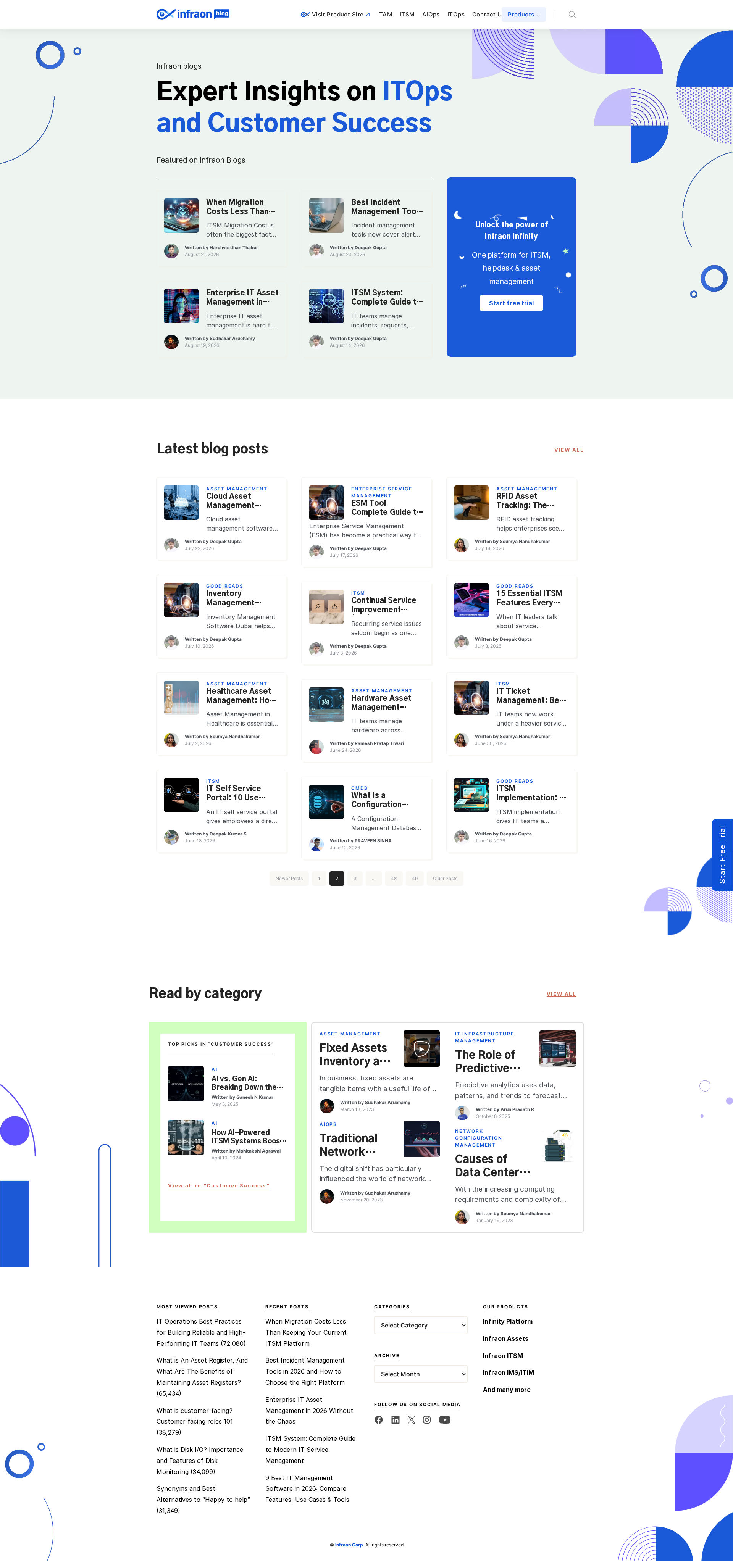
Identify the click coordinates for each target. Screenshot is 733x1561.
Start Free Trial (722, 855)
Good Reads (225, 586)
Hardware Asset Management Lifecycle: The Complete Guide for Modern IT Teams (381, 704)
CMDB (359, 788)
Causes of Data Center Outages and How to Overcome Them (488, 1167)
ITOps (456, 14)
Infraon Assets (505, 1338)
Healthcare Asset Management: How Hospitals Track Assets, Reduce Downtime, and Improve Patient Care (241, 697)
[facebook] (378, 1419)
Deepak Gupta (371, 247)
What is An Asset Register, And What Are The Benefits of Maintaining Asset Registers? (202, 1371)
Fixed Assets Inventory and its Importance (356, 1055)
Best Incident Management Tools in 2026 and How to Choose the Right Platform (387, 208)
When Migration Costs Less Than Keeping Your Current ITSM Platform (237, 208)
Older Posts (445, 878)
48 (394, 878)
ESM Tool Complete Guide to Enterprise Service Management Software (386, 509)
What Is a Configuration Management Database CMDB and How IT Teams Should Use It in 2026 (385, 801)
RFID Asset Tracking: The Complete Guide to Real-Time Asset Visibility (531, 502)
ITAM (384, 14)
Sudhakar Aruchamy (232, 338)
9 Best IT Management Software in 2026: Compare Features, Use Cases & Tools (307, 1489)
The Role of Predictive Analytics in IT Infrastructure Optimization (492, 1062)
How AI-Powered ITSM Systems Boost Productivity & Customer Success (247, 1138)
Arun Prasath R (517, 1109)
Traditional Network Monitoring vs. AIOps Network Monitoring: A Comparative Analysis (356, 1146)
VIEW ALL (569, 450)
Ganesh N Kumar (254, 1097)
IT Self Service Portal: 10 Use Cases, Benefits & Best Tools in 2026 (240, 794)
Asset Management (237, 489)
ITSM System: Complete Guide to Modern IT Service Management (386, 298)
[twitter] (411, 1419)
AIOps (431, 14)
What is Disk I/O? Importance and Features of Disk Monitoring (200, 1461)
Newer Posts (289, 878)
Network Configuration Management (478, 1138)
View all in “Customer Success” (219, 1185)
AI (215, 1069)
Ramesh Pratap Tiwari (379, 743)
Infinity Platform (508, 1321)
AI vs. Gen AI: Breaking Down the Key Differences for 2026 (246, 1084)
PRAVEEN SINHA (373, 840)
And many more (507, 1389)
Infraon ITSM (503, 1355)
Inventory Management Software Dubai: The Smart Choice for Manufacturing (239, 599)
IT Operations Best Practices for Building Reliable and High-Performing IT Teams (201, 1332)
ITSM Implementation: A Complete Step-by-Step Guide (530, 794)
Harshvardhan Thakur (234, 247)
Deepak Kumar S (228, 834)
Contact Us (488, 14)
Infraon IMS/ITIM (508, 1372)
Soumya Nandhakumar (525, 541)
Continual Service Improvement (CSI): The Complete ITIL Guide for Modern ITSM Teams (384, 606)
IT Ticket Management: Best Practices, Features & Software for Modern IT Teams (531, 697)
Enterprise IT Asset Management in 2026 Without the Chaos (242, 298)
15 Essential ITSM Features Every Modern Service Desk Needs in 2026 (529, 599)
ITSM (407, 14)
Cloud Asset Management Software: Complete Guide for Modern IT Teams (236, 502)
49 (415, 878)
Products (521, 14)
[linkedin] (395, 1419)
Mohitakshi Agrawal (258, 1151)
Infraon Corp (349, 1545)
